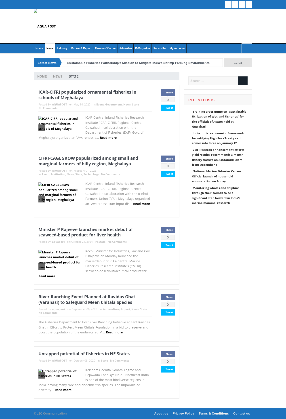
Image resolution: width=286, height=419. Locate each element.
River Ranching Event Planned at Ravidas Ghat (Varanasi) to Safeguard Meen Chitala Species (86, 299)
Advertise (125, 48)
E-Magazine (142, 48)
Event (100, 104)
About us (161, 413)
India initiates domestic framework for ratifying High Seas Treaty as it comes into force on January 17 (218, 138)
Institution (58, 174)
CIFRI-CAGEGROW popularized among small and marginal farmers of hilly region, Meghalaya (88, 161)
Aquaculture (111, 309)
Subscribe (159, 48)
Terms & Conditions (214, 413)
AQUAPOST (59, 104)
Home (39, 48)
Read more (109, 137)
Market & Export (81, 48)
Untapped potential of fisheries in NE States (84, 354)
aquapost (58, 242)
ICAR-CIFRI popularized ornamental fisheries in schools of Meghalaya (87, 95)
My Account (177, 48)
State (135, 104)
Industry (62, 48)
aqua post (58, 309)
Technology (91, 174)
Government (113, 104)
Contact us (241, 413)
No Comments (47, 108)
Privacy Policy (183, 413)
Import (125, 309)
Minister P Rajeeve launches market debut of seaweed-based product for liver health (85, 232)
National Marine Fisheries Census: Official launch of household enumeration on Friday (217, 176)
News (50, 48)
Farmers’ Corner (105, 48)
